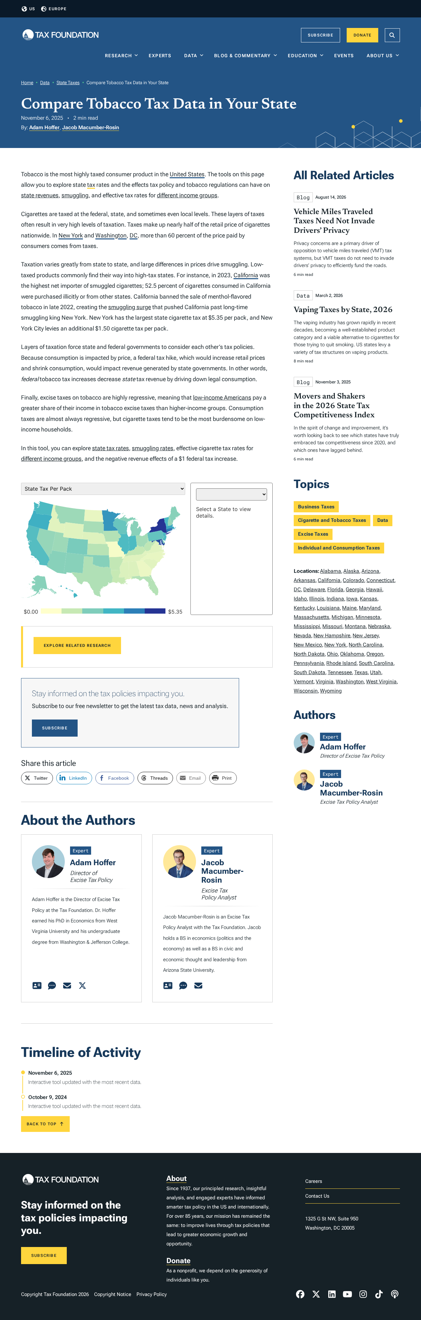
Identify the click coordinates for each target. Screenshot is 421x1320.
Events (345, 55)
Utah (375, 672)
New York (71, 235)
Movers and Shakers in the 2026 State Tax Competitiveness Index (334, 406)
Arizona (370, 571)
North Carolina (366, 645)
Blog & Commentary (242, 55)
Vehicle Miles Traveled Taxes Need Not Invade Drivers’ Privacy (334, 221)
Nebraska (379, 626)
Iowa (352, 599)
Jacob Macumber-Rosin (90, 127)
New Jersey (366, 635)
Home (27, 82)
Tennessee (340, 672)
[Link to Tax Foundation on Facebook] (300, 1294)
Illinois (316, 599)
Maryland (370, 608)
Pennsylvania (309, 663)
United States (187, 174)
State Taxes (68, 82)
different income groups (187, 195)
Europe (57, 9)
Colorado (353, 580)
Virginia (325, 681)
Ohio (332, 654)
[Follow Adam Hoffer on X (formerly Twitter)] (82, 985)
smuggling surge (129, 307)
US (32, 9)
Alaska (351, 571)
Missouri (332, 626)
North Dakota (309, 654)
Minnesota (368, 617)
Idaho (300, 599)
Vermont (303, 681)
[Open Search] (392, 35)
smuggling (75, 195)
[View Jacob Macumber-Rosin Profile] (168, 985)
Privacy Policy (151, 1294)
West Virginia (381, 681)
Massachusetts (311, 617)
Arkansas (304, 580)
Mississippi (307, 626)
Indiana (335, 599)
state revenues (40, 195)
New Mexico (308, 645)
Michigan (342, 617)
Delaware (314, 589)
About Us (380, 55)
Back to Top (42, 1124)
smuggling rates (152, 448)
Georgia (355, 589)
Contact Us (317, 1196)
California (246, 275)
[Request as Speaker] (52, 985)
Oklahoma (352, 654)
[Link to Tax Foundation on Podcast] (394, 1294)
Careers (313, 1181)
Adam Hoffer (44, 127)
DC (133, 235)
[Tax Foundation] (60, 35)
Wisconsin (306, 691)
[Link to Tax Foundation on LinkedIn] (332, 1294)
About (176, 1178)
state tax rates (110, 448)
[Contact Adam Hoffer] (67, 985)
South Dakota (309, 672)
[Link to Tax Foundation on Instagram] (363, 1294)
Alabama (330, 571)
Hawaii (374, 589)
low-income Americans (222, 397)
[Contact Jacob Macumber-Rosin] (198, 985)
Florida (335, 589)
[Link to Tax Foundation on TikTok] (379, 1294)
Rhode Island (341, 663)
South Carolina (376, 663)
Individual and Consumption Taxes (339, 548)
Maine (349, 608)
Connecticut (380, 580)
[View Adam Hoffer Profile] (37, 985)
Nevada (302, 635)
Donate (362, 35)
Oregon (374, 654)
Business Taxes (316, 507)
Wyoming (331, 691)
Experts (161, 55)
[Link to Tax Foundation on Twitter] (316, 1294)
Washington (111, 235)
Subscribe (320, 35)
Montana (355, 626)
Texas (361, 672)
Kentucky (304, 608)
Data (190, 55)
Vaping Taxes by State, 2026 (343, 310)
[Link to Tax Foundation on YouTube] (347, 1294)
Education (302, 55)
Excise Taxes (313, 534)
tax (91, 184)
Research (118, 55)
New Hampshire (331, 635)
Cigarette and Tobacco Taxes (332, 520)
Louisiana (328, 608)
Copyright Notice (112, 1294)
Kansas (368, 599)
